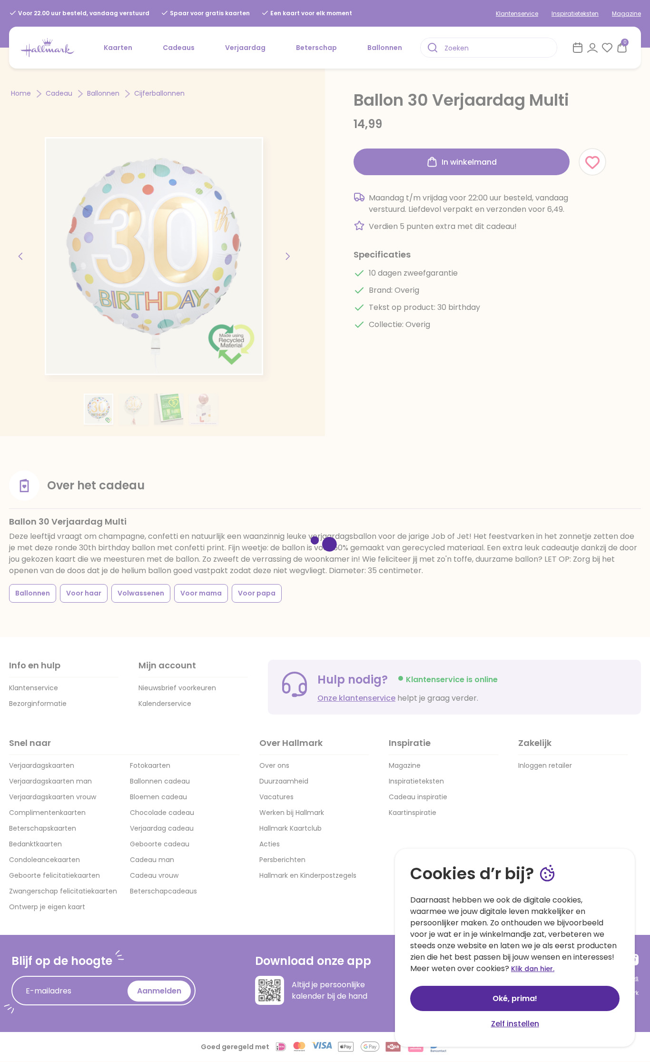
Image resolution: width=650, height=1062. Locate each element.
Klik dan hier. (532, 968)
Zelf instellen (515, 1024)
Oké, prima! (514, 998)
